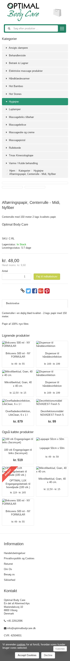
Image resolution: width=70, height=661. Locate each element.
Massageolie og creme (21, 132)
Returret (8, 563)
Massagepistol (16, 140)
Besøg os (9, 574)
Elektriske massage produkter (25, 70)
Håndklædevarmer (19, 78)
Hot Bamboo (15, 86)
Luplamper (14, 109)
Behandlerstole (17, 55)
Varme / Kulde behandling (23, 163)
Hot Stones (15, 94)
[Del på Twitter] (28, 290)
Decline (48, 655)
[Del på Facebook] (34, 290)
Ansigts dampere (18, 47)
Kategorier (24, 170)
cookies (21, 644)
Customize (60, 649)
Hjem (12, 170)
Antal (5, 271)
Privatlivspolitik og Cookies (19, 558)
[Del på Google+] (40, 290)
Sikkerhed (9, 579)
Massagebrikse (17, 124)
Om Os (8, 569)
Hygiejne (13, 101)
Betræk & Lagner (18, 63)
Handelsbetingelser (14, 553)
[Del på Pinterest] (47, 290)
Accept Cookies (27, 655)
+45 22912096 (15, 620)
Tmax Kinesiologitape (20, 155)
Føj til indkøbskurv (46, 276)
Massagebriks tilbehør (21, 117)
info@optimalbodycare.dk (21, 628)
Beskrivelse (12, 303)
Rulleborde (14, 147)
